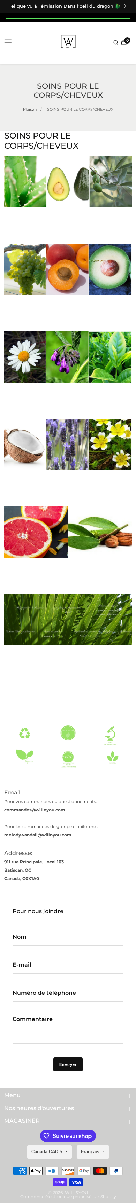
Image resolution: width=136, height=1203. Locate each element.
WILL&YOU (76, 1192)
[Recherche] (116, 42)
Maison (30, 109)
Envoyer (68, 1064)
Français (91, 1151)
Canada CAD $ (47, 1151)
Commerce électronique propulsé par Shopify (68, 1197)
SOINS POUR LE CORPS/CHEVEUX (80, 109)
